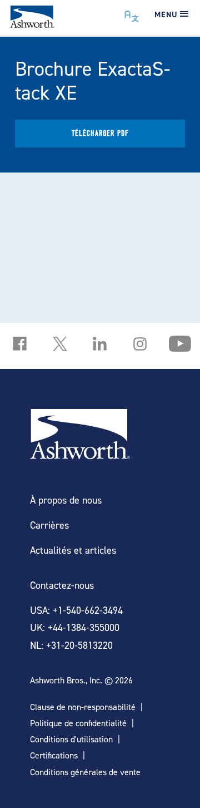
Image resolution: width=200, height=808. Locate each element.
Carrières (49, 525)
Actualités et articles (73, 550)
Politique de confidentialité (78, 723)
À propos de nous (66, 500)
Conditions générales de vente (85, 772)
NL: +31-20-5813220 (71, 645)
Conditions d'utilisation (71, 739)
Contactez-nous (62, 585)
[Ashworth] (32, 24)
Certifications (54, 755)
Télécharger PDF (100, 133)
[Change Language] (132, 13)
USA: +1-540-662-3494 (76, 610)
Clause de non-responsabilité (83, 707)
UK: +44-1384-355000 (74, 627)
